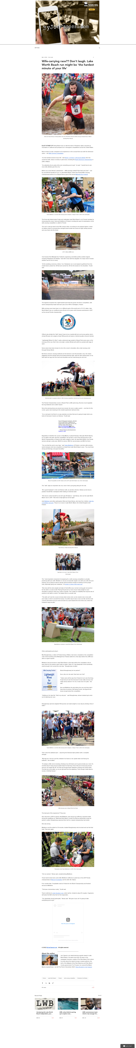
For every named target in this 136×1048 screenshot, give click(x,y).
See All (99, 995)
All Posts (37, 47)
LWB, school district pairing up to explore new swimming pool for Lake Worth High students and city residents (68, 1013)
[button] (92, 9)
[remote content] (68, 426)
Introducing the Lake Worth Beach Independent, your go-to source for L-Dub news (44, 1013)
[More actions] (93, 57)
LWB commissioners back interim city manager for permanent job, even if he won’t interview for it (90, 1013)
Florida (44, 978)
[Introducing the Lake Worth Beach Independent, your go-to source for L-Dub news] (45, 1004)
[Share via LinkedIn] (49, 983)
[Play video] (68, 285)
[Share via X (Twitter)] (46, 983)
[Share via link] (53, 983)
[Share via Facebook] (42, 983)
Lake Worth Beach (52, 978)
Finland (60, 978)
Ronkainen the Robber (82, 978)
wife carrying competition (69, 978)
